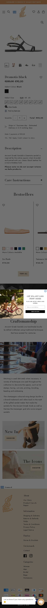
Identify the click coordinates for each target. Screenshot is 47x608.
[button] (40, 601)
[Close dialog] (45, 291)
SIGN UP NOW (35, 311)
